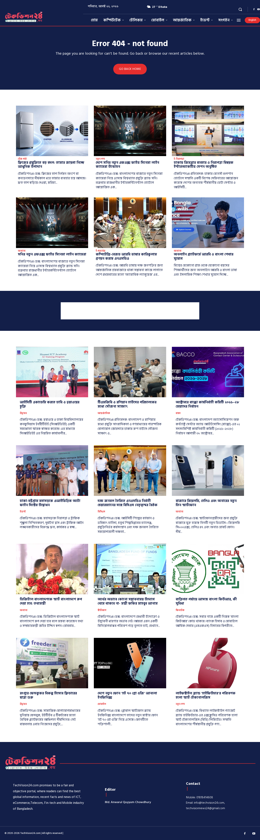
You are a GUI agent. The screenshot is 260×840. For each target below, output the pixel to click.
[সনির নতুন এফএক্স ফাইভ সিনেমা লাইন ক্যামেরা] (52, 222)
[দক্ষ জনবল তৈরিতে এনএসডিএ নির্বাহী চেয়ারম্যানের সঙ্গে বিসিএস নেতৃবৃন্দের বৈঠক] (130, 470)
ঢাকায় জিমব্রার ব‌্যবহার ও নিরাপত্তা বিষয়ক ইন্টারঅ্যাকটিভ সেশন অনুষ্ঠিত (203, 165)
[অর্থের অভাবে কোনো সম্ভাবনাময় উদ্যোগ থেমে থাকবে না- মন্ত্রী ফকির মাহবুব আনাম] (130, 569)
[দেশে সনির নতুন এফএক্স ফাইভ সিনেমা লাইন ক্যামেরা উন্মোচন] (130, 131)
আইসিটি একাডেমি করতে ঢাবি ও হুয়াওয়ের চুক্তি (49, 404)
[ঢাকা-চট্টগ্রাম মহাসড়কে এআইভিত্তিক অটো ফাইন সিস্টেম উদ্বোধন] (52, 470)
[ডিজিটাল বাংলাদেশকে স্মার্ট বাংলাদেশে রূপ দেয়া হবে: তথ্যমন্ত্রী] (52, 569)
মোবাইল (102, 704)
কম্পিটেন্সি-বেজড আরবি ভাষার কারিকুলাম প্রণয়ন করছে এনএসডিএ (126, 256)
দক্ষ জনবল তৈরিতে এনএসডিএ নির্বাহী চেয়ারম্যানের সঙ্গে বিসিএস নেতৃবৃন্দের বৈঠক (127, 503)
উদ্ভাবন (23, 413)
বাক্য (178, 413)
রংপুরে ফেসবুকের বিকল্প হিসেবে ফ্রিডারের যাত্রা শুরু (48, 695)
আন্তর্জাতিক (104, 413)
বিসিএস (101, 511)
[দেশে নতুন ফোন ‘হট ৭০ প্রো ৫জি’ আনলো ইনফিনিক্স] (130, 663)
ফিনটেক (180, 610)
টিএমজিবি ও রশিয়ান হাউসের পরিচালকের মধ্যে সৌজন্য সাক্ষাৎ (127, 404)
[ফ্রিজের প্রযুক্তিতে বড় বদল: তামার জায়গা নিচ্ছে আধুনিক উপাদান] (52, 131)
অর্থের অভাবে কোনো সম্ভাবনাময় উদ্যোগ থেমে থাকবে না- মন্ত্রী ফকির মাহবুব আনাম (128, 601)
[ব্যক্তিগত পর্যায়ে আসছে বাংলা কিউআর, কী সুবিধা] (208, 569)
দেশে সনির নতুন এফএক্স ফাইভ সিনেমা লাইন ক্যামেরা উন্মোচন (127, 165)
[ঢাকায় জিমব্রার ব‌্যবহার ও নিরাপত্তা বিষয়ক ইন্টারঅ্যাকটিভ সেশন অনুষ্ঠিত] (208, 131)
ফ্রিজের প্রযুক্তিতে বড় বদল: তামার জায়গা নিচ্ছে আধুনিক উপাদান (51, 165)
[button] (240, 9)
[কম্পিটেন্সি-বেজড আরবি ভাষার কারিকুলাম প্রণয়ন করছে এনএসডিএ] (130, 222)
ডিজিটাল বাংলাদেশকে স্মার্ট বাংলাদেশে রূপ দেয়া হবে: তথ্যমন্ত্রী (51, 601)
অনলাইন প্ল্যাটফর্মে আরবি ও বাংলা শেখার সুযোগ (203, 256)
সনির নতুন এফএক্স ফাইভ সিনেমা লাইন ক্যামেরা (52, 254)
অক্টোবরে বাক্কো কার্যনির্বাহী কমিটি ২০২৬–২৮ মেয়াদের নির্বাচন (207, 404)
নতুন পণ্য (100, 159)
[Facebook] (254, 9)
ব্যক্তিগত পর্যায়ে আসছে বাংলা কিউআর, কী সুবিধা (206, 601)
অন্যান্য (22, 251)
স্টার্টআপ (102, 610)
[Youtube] (254, 833)
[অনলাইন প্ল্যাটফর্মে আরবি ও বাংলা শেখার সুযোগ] (208, 222)
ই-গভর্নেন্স (100, 251)
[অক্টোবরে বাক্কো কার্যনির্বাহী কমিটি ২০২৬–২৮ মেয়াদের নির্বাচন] (208, 372)
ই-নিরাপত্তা (179, 159)
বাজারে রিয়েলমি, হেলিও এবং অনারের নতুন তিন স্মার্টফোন (206, 503)
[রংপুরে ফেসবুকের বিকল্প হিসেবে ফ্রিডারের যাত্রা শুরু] (52, 663)
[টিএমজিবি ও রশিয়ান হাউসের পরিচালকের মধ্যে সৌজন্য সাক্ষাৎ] (130, 372)
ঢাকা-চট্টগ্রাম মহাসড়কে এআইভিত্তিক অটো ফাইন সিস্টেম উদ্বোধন (50, 503)
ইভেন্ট (23, 511)
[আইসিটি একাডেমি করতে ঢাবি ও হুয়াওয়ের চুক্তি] (52, 372)
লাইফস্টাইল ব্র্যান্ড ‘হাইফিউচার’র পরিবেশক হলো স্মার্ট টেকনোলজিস (205, 695)
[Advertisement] (130, 310)
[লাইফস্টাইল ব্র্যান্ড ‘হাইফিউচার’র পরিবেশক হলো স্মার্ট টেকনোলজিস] (208, 663)
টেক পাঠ (22, 159)
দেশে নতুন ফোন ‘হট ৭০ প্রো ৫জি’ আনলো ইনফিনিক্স (127, 695)
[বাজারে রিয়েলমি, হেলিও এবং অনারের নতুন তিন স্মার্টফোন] (208, 470)
